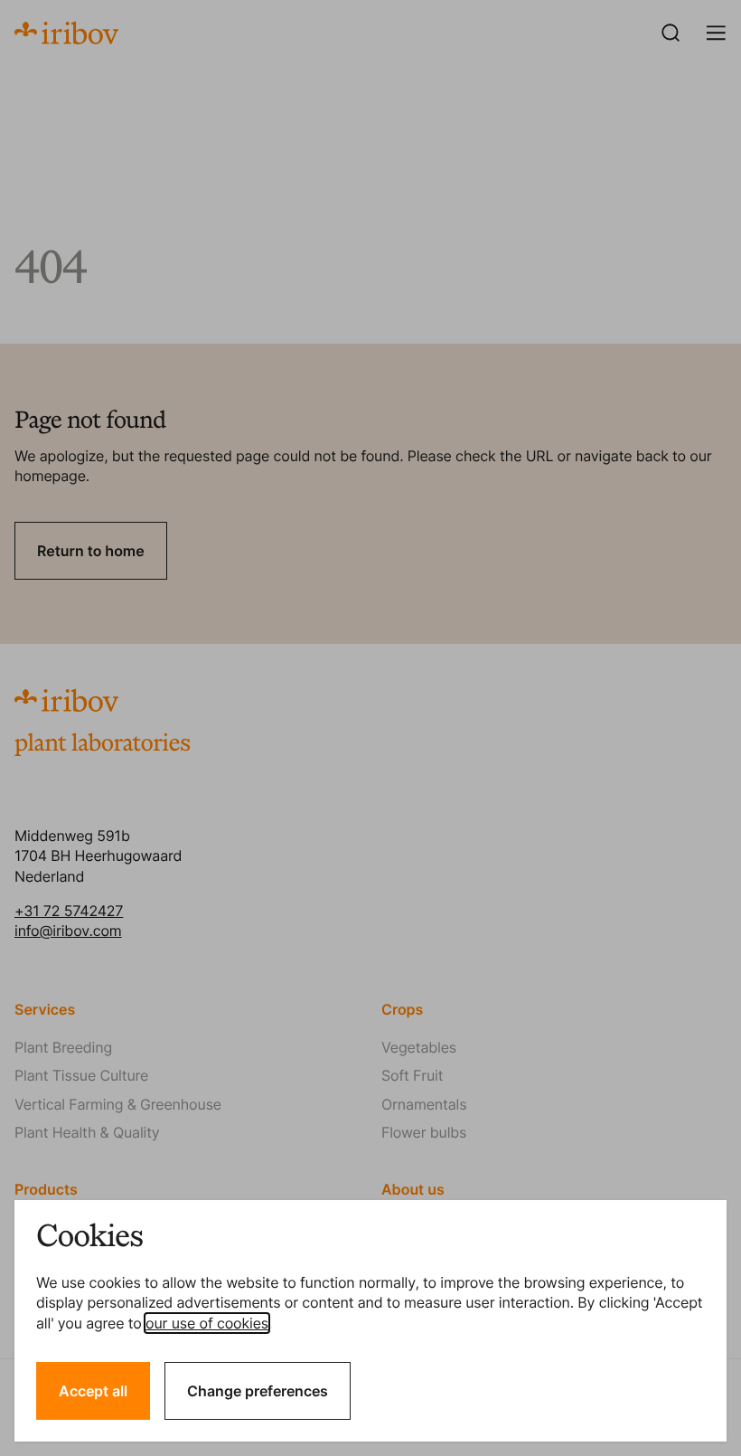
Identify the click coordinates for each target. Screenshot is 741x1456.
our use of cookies (206, 1323)
